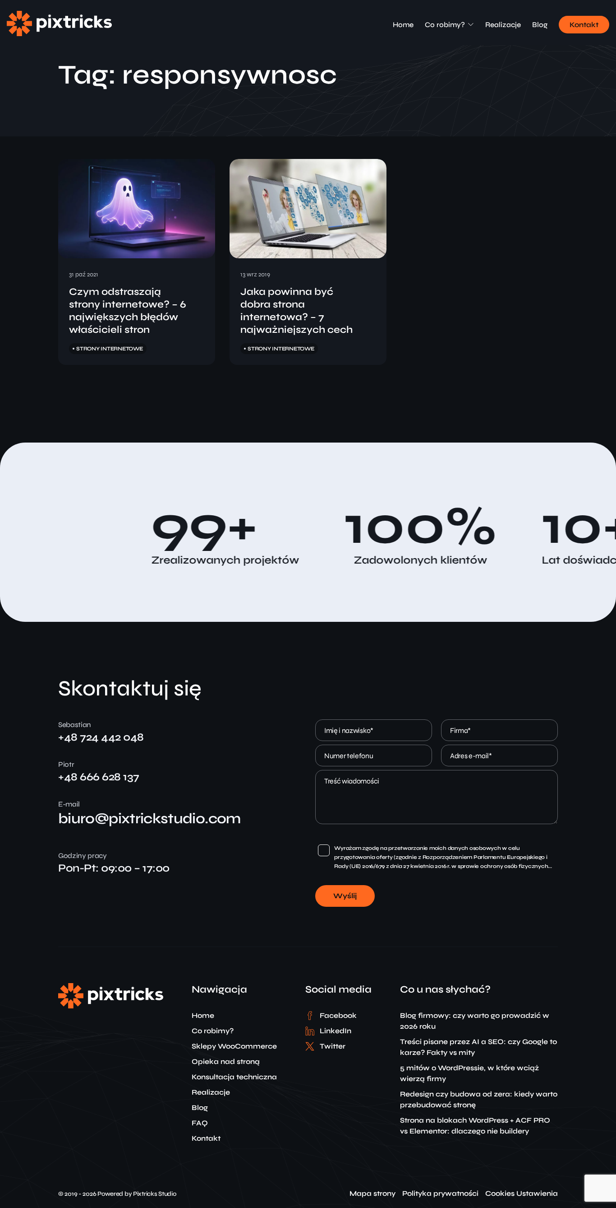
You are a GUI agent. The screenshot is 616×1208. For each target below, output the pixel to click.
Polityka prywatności (440, 1193)
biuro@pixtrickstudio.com (149, 818)
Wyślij (345, 895)
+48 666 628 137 (98, 777)
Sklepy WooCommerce (234, 1046)
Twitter (332, 1046)
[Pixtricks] (59, 33)
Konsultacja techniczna (234, 1077)
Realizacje (503, 24)
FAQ (200, 1123)
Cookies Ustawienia (521, 1193)
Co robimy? (445, 24)
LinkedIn (335, 1030)
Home (403, 24)
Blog (539, 24)
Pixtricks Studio (154, 1194)
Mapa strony (372, 1193)
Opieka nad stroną (226, 1061)
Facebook (338, 1015)
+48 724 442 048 (101, 737)
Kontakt (584, 24)
